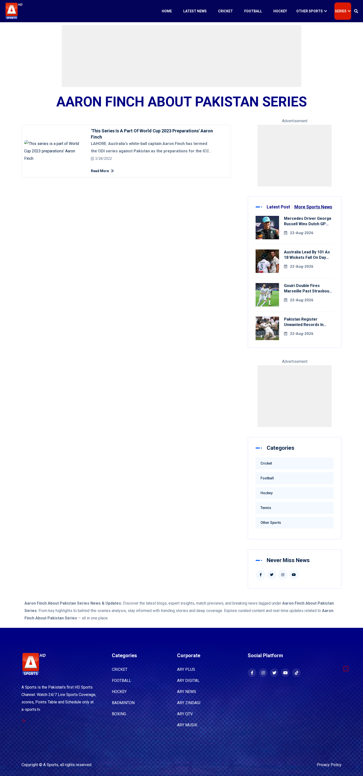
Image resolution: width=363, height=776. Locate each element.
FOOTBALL (121, 680)
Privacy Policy (329, 764)
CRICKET (119, 669)
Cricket (225, 11)
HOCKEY (119, 691)
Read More (100, 171)
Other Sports (309, 11)
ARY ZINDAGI (189, 702)
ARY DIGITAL (188, 680)
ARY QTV (185, 714)
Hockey (280, 11)
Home (167, 11)
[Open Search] (356, 11)
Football (253, 11)
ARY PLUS (186, 669)
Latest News (195, 11)
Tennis (266, 508)
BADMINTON (123, 702)
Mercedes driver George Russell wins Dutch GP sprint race (307, 224)
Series (340, 11)
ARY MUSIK (187, 725)
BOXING (119, 714)
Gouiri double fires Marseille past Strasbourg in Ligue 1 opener (308, 291)
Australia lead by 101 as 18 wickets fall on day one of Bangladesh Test (307, 257)
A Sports (50, 764)
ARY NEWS (186, 691)
